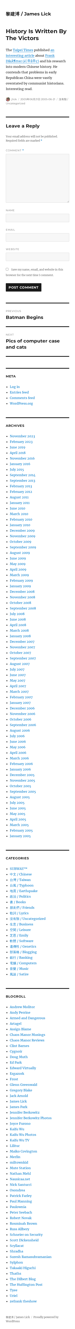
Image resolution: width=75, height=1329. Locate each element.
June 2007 (18, 675)
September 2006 (23, 725)
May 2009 (18, 564)
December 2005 (22, 775)
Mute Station (20, 1168)
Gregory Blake (21, 1090)
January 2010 (20, 525)
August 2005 (20, 797)
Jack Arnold (19, 1096)
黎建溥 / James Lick (28, 14)
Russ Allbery (19, 1229)
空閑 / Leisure (20, 930)
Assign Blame (20, 1029)
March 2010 (19, 514)
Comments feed (22, 398)
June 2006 (18, 742)
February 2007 (21, 697)
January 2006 (20, 769)
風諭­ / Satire (19, 974)
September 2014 (22, 475)
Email (10, 229)
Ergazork (17, 1074)
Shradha (16, 1251)
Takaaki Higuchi (23, 1268)
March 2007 (19, 692)
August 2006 (20, 730)
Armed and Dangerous (27, 1018)
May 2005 (17, 814)
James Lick (18, 1101)
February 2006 (21, 764)
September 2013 (22, 481)
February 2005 (21, 830)
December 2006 (22, 708)
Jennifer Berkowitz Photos (31, 1118)
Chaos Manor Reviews (27, 1040)
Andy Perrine (20, 1012)
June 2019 (17, 447)
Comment (15, 150)
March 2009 (19, 575)
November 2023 (22, 436)
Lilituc (15, 1146)
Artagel (15, 1024)
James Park (18, 1107)
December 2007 (22, 642)
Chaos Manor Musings (27, 1035)
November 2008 (22, 597)
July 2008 (17, 614)
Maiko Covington (23, 1151)
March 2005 (19, 825)
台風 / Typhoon (22, 885)
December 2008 (22, 592)
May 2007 (17, 680)
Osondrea (17, 1190)
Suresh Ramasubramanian (31, 1257)
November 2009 (22, 536)
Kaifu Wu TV (19, 1140)
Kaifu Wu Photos (23, 1135)
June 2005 (18, 808)
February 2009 (21, 580)
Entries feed (19, 392)
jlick (14, 99)
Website (12, 249)
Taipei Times (23, 50)
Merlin (15, 1157)
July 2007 (17, 669)
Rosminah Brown (23, 1223)
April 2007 (18, 686)
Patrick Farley (21, 1196)
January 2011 (20, 503)
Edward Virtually (23, 1068)
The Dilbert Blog (23, 1279)
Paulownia (18, 1207)
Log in (15, 387)
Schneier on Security (26, 1235)
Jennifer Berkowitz (25, 1112)
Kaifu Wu (17, 1129)
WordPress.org (21, 403)
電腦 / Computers (23, 963)
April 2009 (18, 569)
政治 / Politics (20, 896)
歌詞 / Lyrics (19, 913)
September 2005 (23, 792)
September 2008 (23, 608)
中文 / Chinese (21, 874)
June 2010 (17, 508)
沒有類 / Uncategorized (28, 919)
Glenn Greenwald (23, 1085)
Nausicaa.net (20, 1179)
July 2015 (17, 469)
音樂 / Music (19, 969)
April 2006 (18, 753)
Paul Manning (21, 1201)
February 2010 (21, 519)
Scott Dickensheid (24, 1240)
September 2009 (23, 547)
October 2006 (20, 719)
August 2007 (20, 664)
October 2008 (20, 603)
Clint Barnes (19, 1046)
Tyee (13, 1290)
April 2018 (18, 453)
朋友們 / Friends (22, 908)
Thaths (15, 1273)
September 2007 (23, 658)
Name (10, 210)
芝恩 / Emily (19, 935)
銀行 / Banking (21, 958)
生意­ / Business (21, 924)
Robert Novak (21, 1218)
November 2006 (22, 714)
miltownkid (19, 1162)
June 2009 (18, 558)
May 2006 (18, 747)
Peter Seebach (21, 1212)
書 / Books (18, 902)
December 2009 (22, 531)
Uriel (13, 1296)
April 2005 (18, 819)
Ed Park (16, 1062)
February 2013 (21, 486)
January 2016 (20, 464)
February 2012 (21, 492)
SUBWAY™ (18, 869)
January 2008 (20, 636)
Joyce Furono (20, 1124)
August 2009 (20, 553)
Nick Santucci (20, 1185)
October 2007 (20, 653)
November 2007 (22, 647)
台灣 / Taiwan (20, 880)
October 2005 (20, 786)
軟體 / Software (21, 941)
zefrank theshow (23, 1301)
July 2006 (17, 736)
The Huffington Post (26, 1285)
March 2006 (19, 758)
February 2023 (21, 442)
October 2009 (20, 542)
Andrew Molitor (22, 1007)
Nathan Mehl (20, 1173)
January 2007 (20, 703)
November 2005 (22, 780)
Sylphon (16, 1262)
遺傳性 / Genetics (23, 946)
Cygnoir (16, 1051)
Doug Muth (19, 1057)
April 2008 (18, 625)
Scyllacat (17, 1246)
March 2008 (19, 630)
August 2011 (19, 497)
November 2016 (22, 458)
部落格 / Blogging (23, 952)
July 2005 (17, 803)
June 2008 (18, 619)
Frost (14, 1079)
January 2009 (20, 586)
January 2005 (20, 836)
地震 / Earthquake (24, 891)
